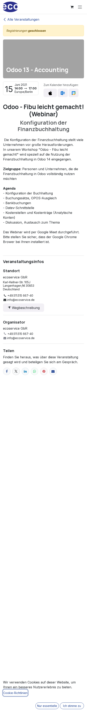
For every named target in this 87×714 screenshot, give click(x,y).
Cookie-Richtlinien (15, 693)
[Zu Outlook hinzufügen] (63, 93)
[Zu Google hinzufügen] (74, 93)
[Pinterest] (44, 371)
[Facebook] (7, 371)
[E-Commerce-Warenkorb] (72, 7)
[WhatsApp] (34, 371)
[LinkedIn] (25, 371)
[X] (16, 371)
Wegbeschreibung (25, 308)
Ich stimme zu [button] (72, 706)
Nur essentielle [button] (47, 706)
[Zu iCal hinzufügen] (50, 93)
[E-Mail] (53, 371)
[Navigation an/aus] (80, 7)
